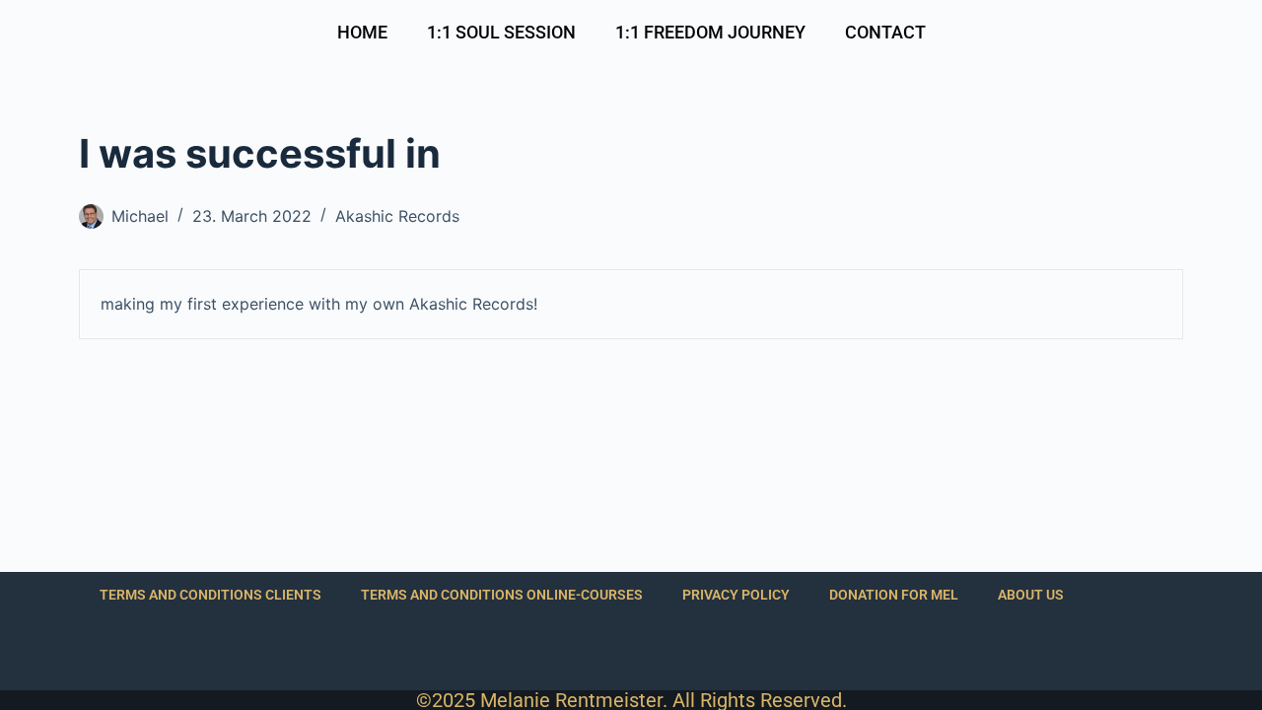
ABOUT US (1031, 595)
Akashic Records (397, 216)
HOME (362, 32)
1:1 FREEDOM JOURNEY (710, 32)
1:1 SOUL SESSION (501, 32)
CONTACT (885, 32)
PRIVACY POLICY (736, 595)
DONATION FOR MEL (893, 595)
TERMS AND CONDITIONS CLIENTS (210, 595)
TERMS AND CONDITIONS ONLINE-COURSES (502, 595)
